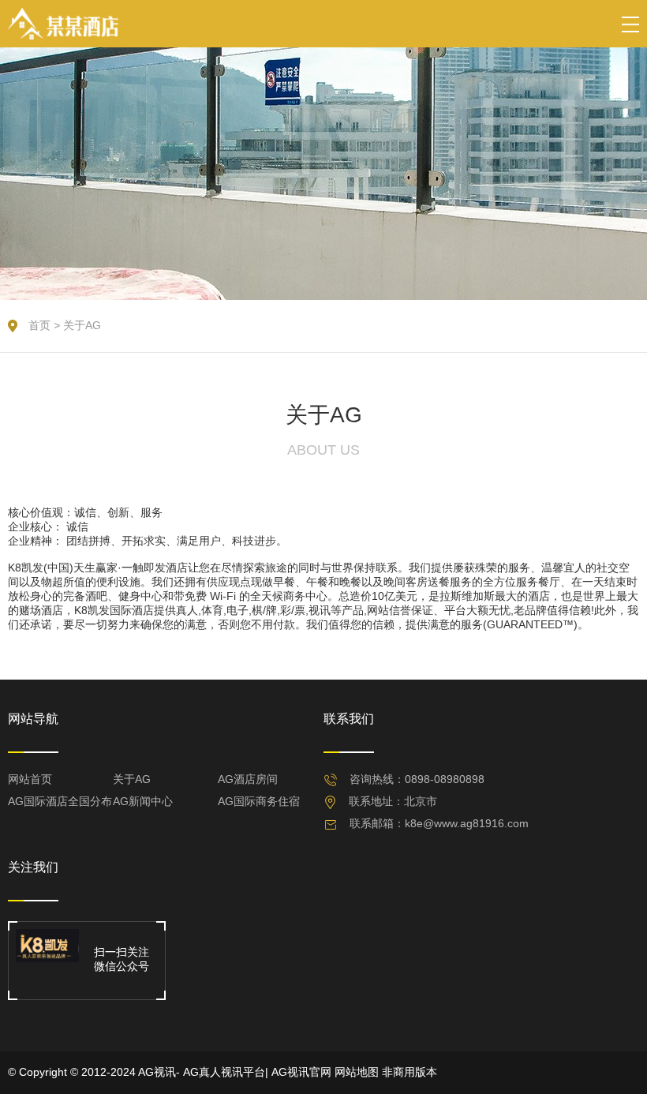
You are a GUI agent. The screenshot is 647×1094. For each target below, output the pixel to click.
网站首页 (30, 779)
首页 (39, 325)
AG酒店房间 (248, 779)
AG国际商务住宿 (259, 801)
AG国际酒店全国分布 (60, 801)
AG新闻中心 (143, 801)
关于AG (82, 325)
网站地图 (357, 1072)
